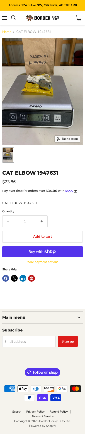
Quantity (8, 211)
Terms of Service (42, 416)
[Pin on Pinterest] (31, 278)
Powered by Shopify (42, 426)
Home (6, 32)
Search (16, 412)
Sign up (67, 341)
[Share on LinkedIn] (22, 278)
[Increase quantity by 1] (42, 221)
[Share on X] (14, 278)
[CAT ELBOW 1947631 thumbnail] (8, 155)
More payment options (42, 262)
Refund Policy (59, 412)
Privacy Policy (35, 412)
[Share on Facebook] (5, 278)
